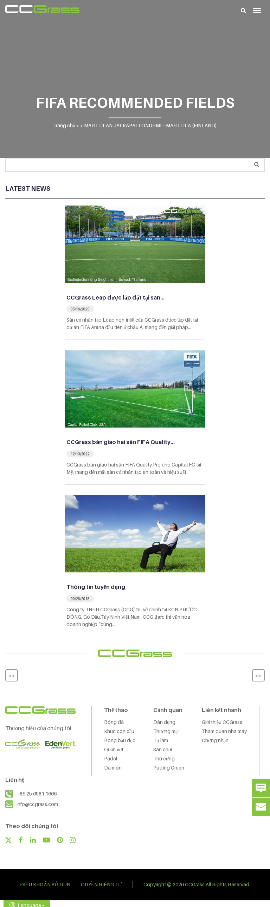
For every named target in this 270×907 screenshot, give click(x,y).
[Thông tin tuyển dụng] (135, 533)
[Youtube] (46, 841)
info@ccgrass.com (37, 804)
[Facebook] (21, 841)
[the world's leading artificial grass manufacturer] (42, 9)
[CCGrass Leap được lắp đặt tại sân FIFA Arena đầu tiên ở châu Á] (135, 243)
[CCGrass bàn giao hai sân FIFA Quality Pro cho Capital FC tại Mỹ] (135, 388)
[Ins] (73, 841)
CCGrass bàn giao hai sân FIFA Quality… (120, 441)
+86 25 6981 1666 (37, 794)
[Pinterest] (60, 841)
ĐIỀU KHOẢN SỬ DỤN (45, 884)
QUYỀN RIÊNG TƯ (101, 884)
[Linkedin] (33, 841)
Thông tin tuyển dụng (95, 586)
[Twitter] (8, 841)
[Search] (243, 10)
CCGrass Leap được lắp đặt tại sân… (115, 297)
